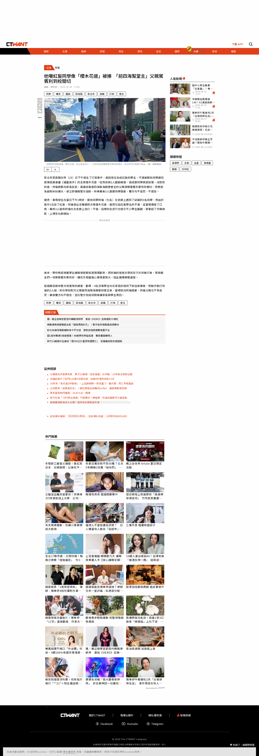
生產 (196, 163)
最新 (46, 51)
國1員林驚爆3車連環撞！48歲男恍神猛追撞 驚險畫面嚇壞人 (79, 335)
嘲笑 (58, 94)
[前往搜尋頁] (251, 44)
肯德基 (207, 163)
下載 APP (237, 44)
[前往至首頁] (17, 44)
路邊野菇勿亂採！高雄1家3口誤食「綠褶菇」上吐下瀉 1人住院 (145, 619)
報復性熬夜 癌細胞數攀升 (102, 494)
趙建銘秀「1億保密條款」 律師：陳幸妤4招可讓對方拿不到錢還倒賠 (64, 589)
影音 (214, 51)
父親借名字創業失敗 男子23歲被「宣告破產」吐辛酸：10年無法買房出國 (91, 374)
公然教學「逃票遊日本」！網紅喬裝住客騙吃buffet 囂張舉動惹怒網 (88, 388)
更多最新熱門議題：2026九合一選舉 (70, 393)
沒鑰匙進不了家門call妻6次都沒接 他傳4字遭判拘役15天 (82, 379)
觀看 (174, 169)
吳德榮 (175, 163)
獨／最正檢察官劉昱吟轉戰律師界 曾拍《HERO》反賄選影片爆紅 (82, 319)
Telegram (157, 723)
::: (47, 56)
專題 (233, 51)
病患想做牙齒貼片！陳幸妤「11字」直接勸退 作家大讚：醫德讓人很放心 (62, 619)
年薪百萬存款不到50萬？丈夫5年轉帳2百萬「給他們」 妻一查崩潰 (104, 465)
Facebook (106, 723)
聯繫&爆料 (127, 715)
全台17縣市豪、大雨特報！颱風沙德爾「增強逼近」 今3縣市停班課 (64, 558)
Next (40, 117)
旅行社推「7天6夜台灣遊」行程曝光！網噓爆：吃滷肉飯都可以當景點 (88, 397)
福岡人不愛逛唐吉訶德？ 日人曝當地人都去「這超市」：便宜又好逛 (104, 527)
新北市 (91, 94)
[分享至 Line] (39, 100)
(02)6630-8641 (77, 415)
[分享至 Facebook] (39, 105)
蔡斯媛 (54, 86)
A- (55, 169)
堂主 (121, 94)
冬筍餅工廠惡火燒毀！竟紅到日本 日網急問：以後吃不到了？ (63, 465)
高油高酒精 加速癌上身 (140, 648)
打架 (111, 94)
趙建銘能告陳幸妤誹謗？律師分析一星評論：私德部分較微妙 (104, 589)
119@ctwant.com (116, 415)
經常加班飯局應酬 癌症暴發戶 (145, 587)
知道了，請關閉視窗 (244, 744)
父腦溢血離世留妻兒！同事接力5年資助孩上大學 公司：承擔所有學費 (63, 496)
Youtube (132, 723)
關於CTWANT (97, 715)
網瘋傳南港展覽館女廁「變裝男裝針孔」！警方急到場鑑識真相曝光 (83, 324)
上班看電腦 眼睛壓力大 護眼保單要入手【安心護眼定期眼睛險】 (104, 558)
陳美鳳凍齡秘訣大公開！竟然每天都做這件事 (75, 402)
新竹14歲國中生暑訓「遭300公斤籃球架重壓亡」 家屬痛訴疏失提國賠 (84, 341)
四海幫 (79, 94)
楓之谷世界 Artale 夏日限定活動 (144, 465)
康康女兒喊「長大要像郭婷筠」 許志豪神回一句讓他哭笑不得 (103, 681)
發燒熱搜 (185, 715)
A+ (47, 169)
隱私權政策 (69, 751)
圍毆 (68, 94)
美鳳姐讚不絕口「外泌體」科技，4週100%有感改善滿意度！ (63, 650)
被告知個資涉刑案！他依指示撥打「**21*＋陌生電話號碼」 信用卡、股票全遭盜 (64, 681)
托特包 (185, 169)
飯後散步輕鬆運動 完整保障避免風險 (105, 619)
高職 (102, 94)
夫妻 (186, 163)
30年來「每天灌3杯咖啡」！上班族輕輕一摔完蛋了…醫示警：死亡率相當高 (92, 383)
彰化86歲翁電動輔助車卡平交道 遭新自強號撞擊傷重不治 (78, 330)
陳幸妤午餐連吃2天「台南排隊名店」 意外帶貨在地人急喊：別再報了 (144, 681)
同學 (48, 94)
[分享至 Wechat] (39, 110)
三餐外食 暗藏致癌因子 (140, 525)
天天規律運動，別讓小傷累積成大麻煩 (63, 527)
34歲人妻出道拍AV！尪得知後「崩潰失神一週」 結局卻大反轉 (145, 558)
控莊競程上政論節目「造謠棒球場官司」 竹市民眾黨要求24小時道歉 (144, 496)
